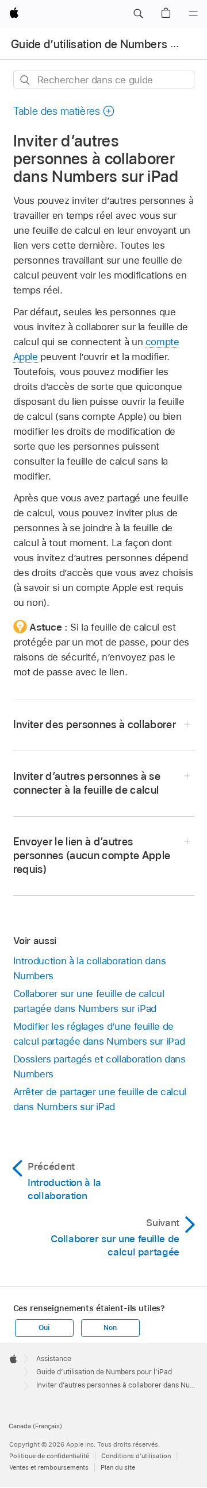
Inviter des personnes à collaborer (95, 724)
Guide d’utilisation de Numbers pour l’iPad (104, 1372)
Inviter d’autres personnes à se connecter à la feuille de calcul (87, 783)
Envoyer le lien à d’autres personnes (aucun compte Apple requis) (92, 855)
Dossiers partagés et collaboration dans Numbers (99, 1066)
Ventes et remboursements (49, 1467)
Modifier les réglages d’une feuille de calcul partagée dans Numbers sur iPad (99, 1034)
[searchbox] (103, 79)
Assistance (53, 1359)
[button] (138, 14)
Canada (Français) (35, 1426)
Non (109, 1328)
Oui (44, 1328)
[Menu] (193, 14)
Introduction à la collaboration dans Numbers (89, 968)
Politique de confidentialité (49, 1456)
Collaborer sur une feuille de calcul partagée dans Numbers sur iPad (88, 1001)
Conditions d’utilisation (136, 1456)
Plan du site (118, 1467)
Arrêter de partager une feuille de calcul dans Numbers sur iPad (99, 1099)
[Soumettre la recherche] (26, 80)
